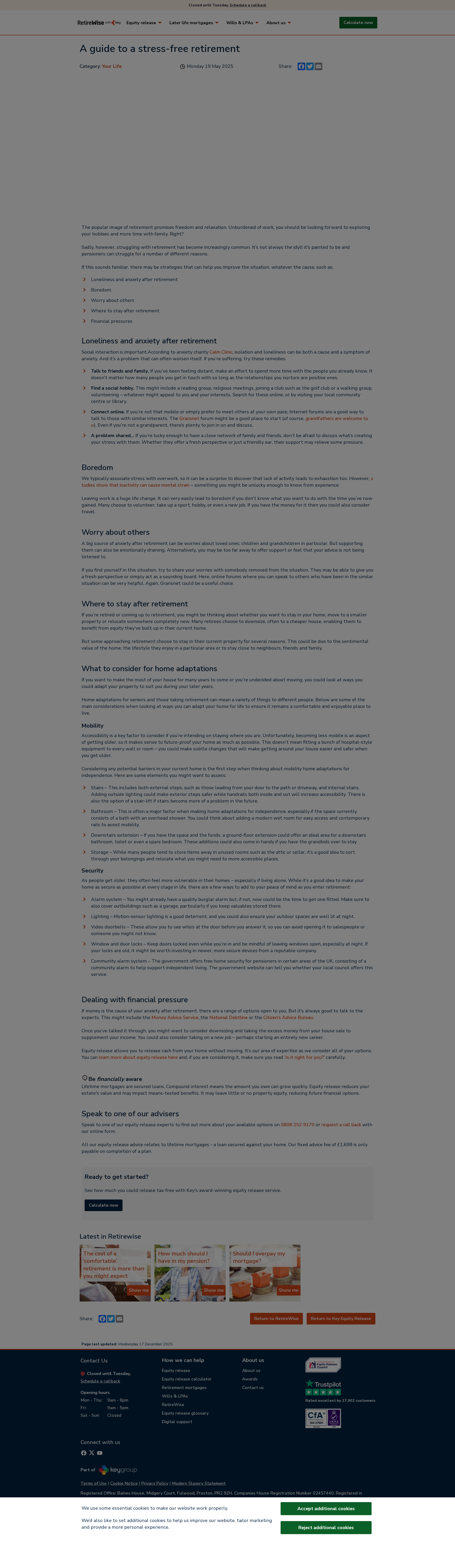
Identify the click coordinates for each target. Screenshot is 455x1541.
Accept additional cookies (326, 1508)
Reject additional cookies (326, 1527)
